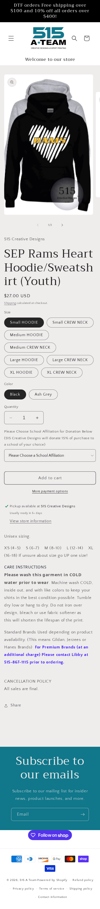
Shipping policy (80, 888)
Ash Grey (43, 394)
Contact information (52, 897)
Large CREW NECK (70, 360)
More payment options (50, 491)
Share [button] (16, 705)
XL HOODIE (21, 372)
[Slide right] (62, 225)
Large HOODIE (24, 360)
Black (15, 394)
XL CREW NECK (62, 372)
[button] (11, 38)
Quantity (11, 407)
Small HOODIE (24, 322)
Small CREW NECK (70, 322)
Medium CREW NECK (30, 347)
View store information (30, 521)
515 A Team (28, 880)
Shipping (10, 303)
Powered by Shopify (52, 880)
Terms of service (51, 888)
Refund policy (82, 880)
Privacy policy (23, 888)
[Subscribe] (82, 814)
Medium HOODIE (26, 335)
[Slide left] (38, 225)
